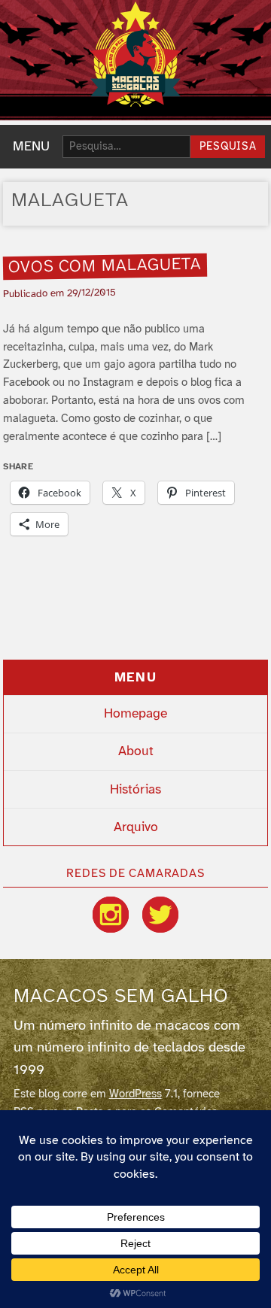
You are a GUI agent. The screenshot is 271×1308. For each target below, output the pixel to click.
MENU (31, 146)
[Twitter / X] (160, 915)
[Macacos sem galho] (135, 54)
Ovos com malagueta (105, 266)
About (136, 751)
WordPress (135, 1094)
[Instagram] (111, 915)
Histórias (135, 790)
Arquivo (136, 827)
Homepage (135, 714)
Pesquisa (228, 147)
